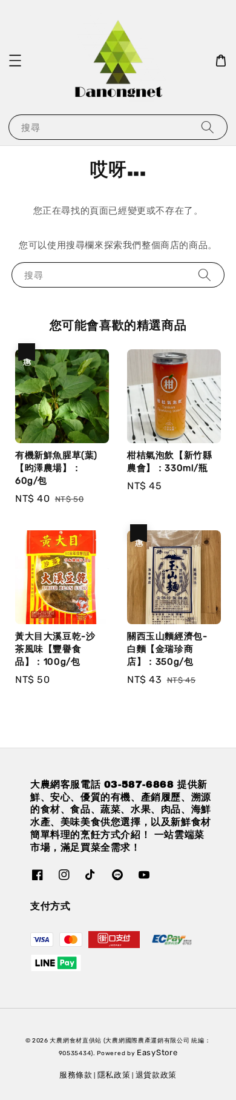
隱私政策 (114, 1074)
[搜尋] (207, 127)
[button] (15, 60)
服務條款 (76, 1074)
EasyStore (157, 1052)
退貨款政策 (156, 1074)
